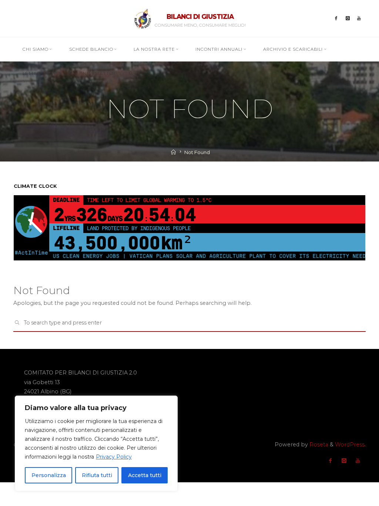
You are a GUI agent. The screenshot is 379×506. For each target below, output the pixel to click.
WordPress (350, 444)
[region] (96, 443)
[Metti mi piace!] (336, 18)
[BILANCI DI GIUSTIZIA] (142, 18)
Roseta (318, 444)
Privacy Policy (114, 456)
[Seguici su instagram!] (347, 18)
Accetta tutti (144, 475)
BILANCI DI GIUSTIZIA (200, 16)
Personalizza (48, 475)
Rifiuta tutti (97, 475)
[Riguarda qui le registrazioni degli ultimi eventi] (359, 18)
